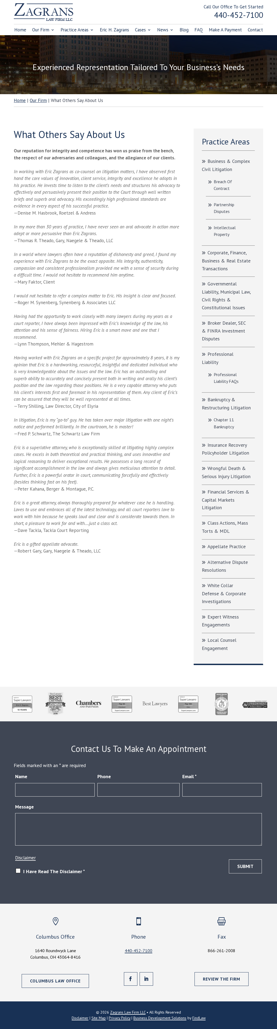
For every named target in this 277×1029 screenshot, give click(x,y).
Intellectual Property (225, 231)
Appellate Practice (226, 546)
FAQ (198, 30)
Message (24, 807)
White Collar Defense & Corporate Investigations (224, 593)
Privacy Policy (119, 1017)
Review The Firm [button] (221, 979)
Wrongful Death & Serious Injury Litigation (226, 472)
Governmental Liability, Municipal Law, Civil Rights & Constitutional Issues (226, 295)
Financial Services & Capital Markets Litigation (225, 500)
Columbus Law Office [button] (55, 981)
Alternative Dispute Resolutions (225, 566)
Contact (255, 30)
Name (21, 776)
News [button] (162, 30)
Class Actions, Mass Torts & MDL (225, 527)
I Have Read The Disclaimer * (54, 871)
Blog (184, 30)
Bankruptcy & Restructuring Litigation (226, 403)
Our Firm (40, 30)
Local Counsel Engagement (219, 644)
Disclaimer (25, 858)
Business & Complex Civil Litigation (226, 165)
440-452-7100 (238, 14)
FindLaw (199, 1017)
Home (20, 30)
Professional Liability (217, 358)
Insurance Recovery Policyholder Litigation (225, 449)
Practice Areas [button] (74, 30)
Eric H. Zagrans (114, 30)
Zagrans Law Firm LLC (128, 1012)
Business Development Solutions (159, 1017)
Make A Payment (225, 30)
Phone (104, 776)
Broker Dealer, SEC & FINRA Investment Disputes (224, 331)
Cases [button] (140, 30)
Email (189, 776)
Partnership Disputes (224, 208)
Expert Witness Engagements (220, 621)
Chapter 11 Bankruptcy (224, 423)
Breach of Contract (223, 185)
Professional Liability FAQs (226, 378)
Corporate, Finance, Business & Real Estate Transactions (226, 260)
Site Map (98, 1017)
